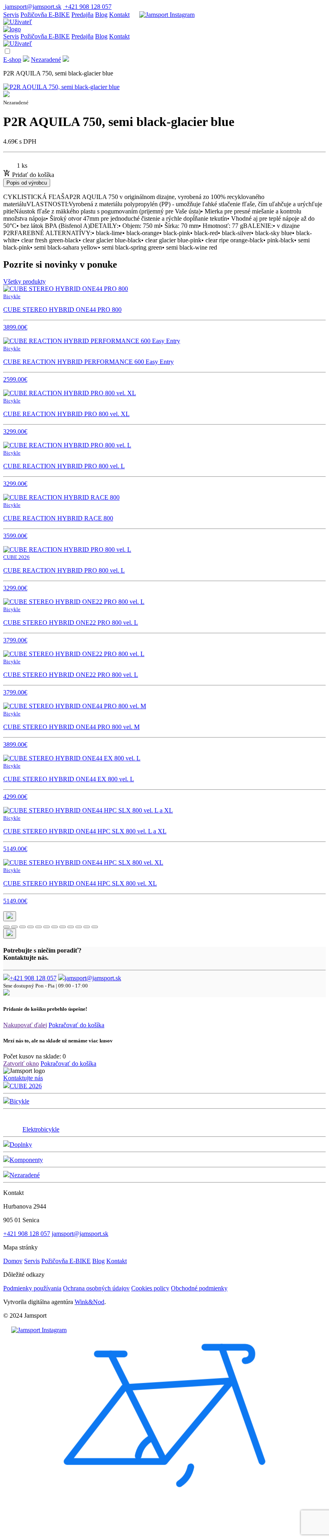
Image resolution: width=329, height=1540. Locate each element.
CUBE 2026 (26, 1086)
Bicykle (19, 1101)
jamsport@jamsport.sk (93, 978)
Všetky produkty (24, 281)
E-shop (12, 59)
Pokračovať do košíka (76, 1025)
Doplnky (21, 1144)
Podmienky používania (32, 1288)
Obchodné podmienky (199, 1288)
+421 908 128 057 (33, 978)
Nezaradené (46, 59)
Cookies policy (150, 1288)
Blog (101, 14)
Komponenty (26, 1159)
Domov (12, 1261)
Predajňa (82, 14)
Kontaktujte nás (23, 1078)
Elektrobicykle (40, 1129)
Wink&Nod (89, 1301)
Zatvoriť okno (21, 1063)
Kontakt (119, 14)
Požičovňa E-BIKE (45, 14)
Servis (11, 14)
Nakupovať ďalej (25, 1025)
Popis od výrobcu (26, 183)
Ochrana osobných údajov (96, 1288)
